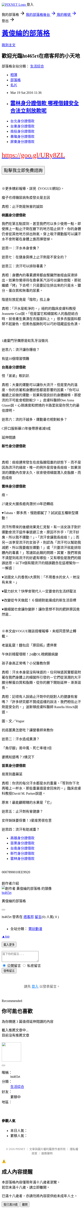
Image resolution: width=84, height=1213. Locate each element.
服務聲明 (47, 1153)
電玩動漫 (35, 929)
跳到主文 (9, 45)
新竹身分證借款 (22, 853)
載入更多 (9, 944)
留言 (38, 917)
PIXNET (20, 1149)
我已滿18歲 (10, 1204)
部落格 (15, 80)
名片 (13, 85)
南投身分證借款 (22, 131)
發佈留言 (9, 970)
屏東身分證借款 (22, 142)
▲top (5, 936)
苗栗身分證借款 (22, 843)
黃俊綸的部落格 (26, 33)
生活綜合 (37, 66)
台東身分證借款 (22, 126)
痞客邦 (28, 917)
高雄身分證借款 (22, 838)
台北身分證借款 (22, 121)
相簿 (13, 75)
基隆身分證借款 (22, 136)
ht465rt (6, 892)
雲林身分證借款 (22, 858)
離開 (25, 1204)
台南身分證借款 (22, 848)
